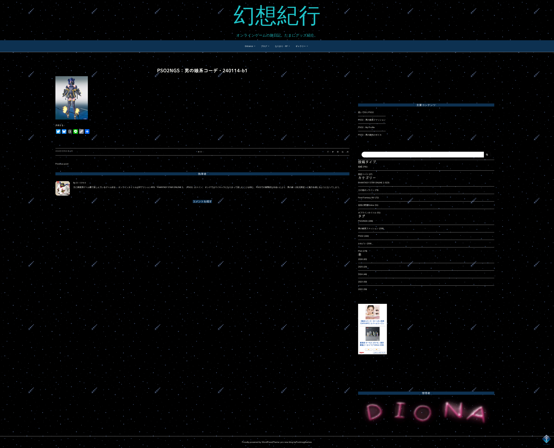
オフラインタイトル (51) (369, 212)
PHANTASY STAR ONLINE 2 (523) (373, 182)
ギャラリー (301, 46)
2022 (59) (362, 289)
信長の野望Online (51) (368, 205)
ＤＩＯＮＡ (81, 182)
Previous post (61, 164)
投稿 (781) (362, 166)
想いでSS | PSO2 (366, 112)
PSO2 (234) (363, 236)
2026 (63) (362, 259)
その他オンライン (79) (368, 190)
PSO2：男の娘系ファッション (372, 119)
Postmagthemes (304, 442)
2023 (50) (362, 281)
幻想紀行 (277, 15)
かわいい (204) (364, 243)
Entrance (249, 46)
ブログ (264, 46)
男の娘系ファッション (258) (371, 228)
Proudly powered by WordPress (257, 442)
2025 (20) (362, 266)
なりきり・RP (281, 46)
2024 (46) (362, 274)
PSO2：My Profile (366, 127)
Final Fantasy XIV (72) (368, 197)
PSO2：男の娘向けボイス (370, 135)
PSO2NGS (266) (365, 221)
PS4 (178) (362, 251)
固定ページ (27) (365, 174)
